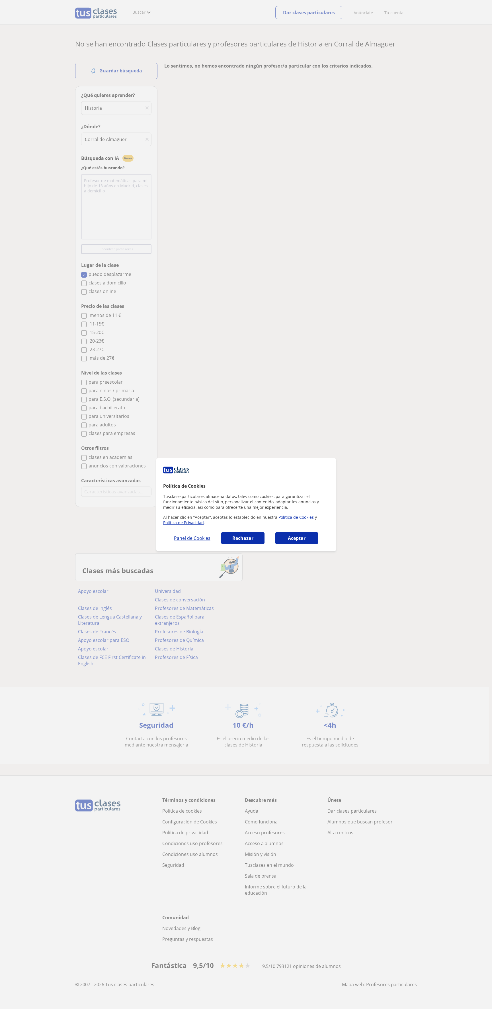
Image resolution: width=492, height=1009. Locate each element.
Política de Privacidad (183, 522)
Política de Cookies (296, 517)
